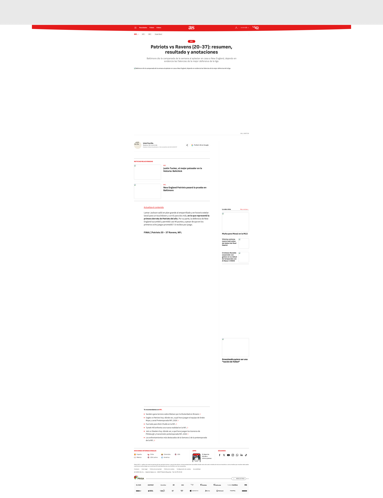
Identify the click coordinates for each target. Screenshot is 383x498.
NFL (135, 34)
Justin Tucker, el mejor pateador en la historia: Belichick (182, 170)
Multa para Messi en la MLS (235, 233)
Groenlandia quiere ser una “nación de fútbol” (235, 360)
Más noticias (244, 209)
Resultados (143, 27)
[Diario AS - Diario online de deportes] (191, 27)
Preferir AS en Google (201, 145)
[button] (187, 145)
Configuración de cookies (184, 469)
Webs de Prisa (240, 478)
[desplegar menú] (135, 27)
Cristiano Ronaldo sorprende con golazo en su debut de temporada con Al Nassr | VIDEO (229, 257)
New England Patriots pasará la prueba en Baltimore (184, 189)
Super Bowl (158, 34)
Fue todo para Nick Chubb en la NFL (161, 424)
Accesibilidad (196, 469)
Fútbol (152, 27)
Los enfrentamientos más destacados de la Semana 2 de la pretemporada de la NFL (176, 439)
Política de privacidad (156, 469)
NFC (150, 34)
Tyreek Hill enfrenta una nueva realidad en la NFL (166, 427)
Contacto (136, 469)
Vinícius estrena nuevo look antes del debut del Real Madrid (229, 242)
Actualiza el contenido (154, 207)
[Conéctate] (236, 27)
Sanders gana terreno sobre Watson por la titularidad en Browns (172, 414)
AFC (143, 34)
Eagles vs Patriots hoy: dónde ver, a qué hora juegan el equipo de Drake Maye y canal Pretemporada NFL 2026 (175, 419)
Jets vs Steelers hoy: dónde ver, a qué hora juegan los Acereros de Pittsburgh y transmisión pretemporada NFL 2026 (173, 432)
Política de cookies (169, 469)
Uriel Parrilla (148, 143)
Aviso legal (144, 469)
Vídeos (158, 27)
